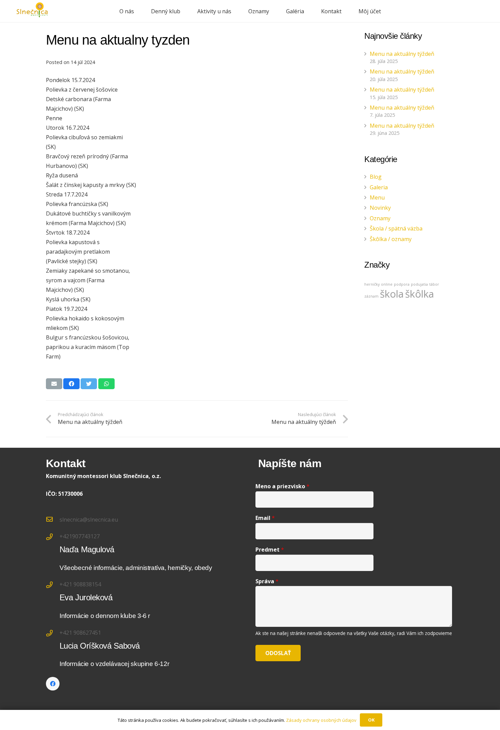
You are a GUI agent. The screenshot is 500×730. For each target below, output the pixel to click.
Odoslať (278, 653)
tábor (434, 284)
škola (392, 294)
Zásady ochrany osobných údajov (321, 720)
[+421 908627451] (53, 633)
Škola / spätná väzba (396, 228)
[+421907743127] (53, 537)
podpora (402, 284)
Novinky (380, 207)
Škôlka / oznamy (391, 239)
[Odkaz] (32, 11)
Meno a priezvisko (282, 486)
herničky (372, 284)
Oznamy (380, 218)
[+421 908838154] (53, 585)
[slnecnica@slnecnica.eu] (53, 519)
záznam (371, 296)
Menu (377, 197)
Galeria (379, 187)
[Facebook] (53, 684)
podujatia (419, 284)
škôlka (419, 294)
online (387, 284)
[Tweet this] (89, 383)
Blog (376, 176)
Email (265, 518)
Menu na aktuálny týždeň (402, 54)
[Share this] (71, 383)
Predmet (269, 549)
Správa (267, 581)
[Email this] (54, 383)
